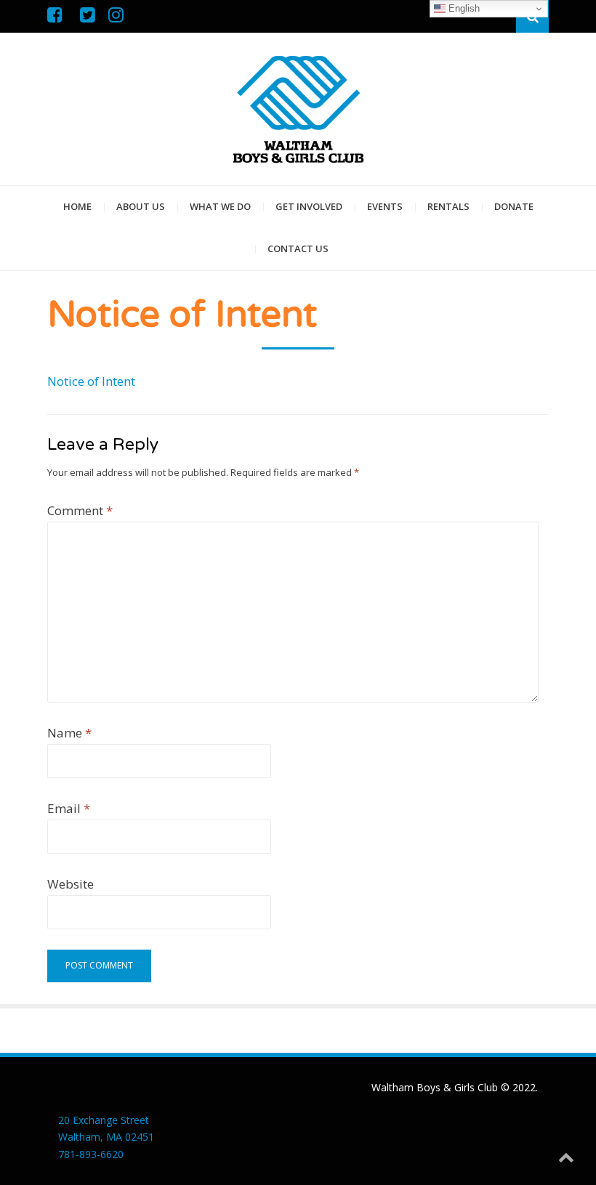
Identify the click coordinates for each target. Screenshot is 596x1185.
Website (70, 883)
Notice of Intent (91, 381)
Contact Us (298, 248)
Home (77, 206)
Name (69, 732)
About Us (140, 206)
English (463, 8)
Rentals (448, 206)
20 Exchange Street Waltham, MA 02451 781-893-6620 (106, 1137)
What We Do (220, 206)
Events (385, 206)
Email (68, 808)
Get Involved (308, 206)
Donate (513, 206)
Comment (80, 510)
